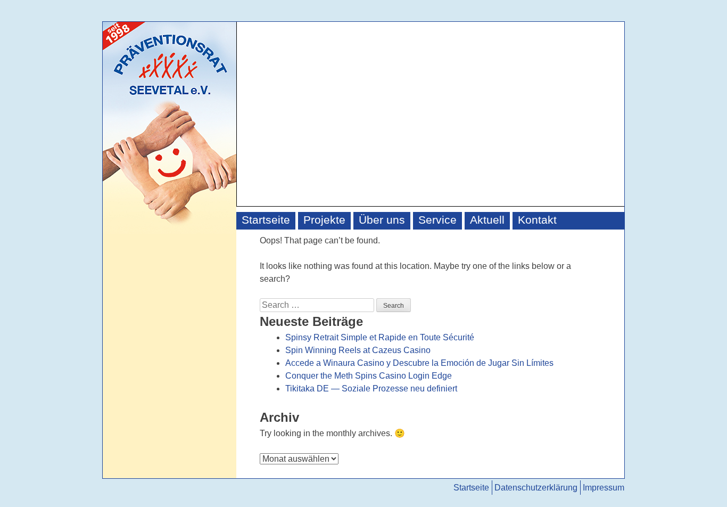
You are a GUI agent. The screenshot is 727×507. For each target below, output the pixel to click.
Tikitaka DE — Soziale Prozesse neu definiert (371, 388)
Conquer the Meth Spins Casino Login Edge (368, 375)
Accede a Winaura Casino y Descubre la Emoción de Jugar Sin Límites (419, 362)
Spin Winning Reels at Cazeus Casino (358, 350)
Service (437, 220)
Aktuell (487, 220)
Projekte (324, 220)
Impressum (603, 487)
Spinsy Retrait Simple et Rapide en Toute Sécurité (379, 337)
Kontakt (537, 220)
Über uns (382, 220)
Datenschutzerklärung (535, 487)
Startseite (266, 220)
